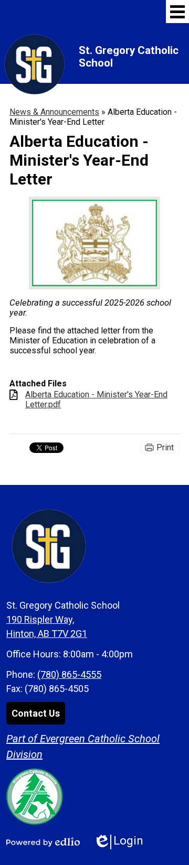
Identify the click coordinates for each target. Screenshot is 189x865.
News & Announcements (54, 112)
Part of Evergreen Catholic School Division (83, 746)
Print (165, 447)
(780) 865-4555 (69, 674)
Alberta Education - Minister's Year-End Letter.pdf (96, 399)
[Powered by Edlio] (43, 842)
